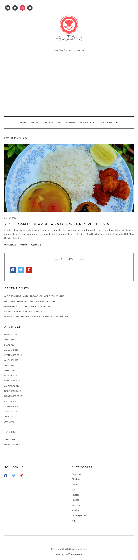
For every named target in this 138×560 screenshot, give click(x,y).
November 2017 (13, 396)
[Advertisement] (69, 84)
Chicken (49, 122)
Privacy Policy (88, 122)
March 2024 (10, 334)
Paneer (75, 499)
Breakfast (77, 474)
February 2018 (12, 380)
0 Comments (36, 245)
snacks (75, 510)
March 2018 (10, 375)
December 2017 (12, 391)
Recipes (35, 122)
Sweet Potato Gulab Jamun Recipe (23, 311)
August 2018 (11, 360)
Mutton (76, 494)
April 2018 (9, 370)
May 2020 (9, 344)
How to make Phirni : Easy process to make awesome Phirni (37, 316)
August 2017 (11, 411)
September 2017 (13, 406)
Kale (58, 554)
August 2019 (11, 349)
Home (23, 122)
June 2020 (9, 339)
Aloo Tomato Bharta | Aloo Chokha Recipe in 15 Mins (58, 224)
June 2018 (9, 365)
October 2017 (12, 401)
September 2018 (13, 355)
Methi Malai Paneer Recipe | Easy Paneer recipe (30, 301)
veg (60, 122)
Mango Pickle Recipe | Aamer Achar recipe (27, 306)
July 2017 (9, 416)
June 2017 (9, 421)
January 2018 (11, 385)
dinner (70, 122)
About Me (106, 122)
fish (73, 489)
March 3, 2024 (10, 218)
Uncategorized (10, 245)
